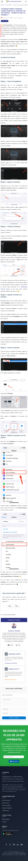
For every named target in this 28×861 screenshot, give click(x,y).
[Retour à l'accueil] (14, 2)
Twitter (19, 645)
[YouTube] (21, 845)
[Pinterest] (14, 845)
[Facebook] (6, 845)
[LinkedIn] (18, 845)
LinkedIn (11, 645)
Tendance (4, 821)
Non (18, 606)
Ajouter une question (14, 717)
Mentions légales (5, 819)
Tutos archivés (8, 5)
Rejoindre (15, 761)
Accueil (2, 5)
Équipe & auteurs (6, 802)
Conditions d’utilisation (7, 808)
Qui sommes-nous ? (6, 800)
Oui (11, 606)
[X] (10, 845)
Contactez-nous (5, 810)
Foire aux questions (6, 805)
